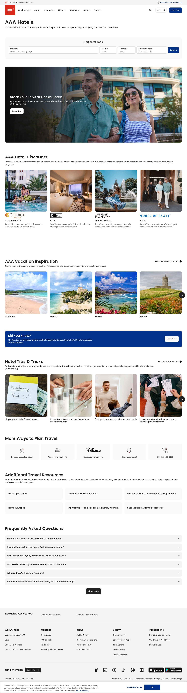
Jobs (7, 640)
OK (152, 687)
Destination (14, 49)
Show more (93, 591)
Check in (105, 49)
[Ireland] (161, 295)
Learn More (171, 339)
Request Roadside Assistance (21, 2)
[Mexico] (71, 295)
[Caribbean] (26, 295)
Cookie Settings (176, 679)
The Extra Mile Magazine (159, 635)
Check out (123, 49)
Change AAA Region (161, 679)
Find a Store (46, 645)
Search (173, 50)
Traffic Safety (119, 635)
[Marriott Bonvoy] (116, 199)
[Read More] (26, 398)
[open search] (150, 10)
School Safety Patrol (122, 640)
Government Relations (87, 640)
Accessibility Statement (143, 679)
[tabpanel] (93, 51)
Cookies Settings (134, 687)
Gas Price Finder (84, 650)
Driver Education (120, 654)
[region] (93, 687)
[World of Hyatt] (161, 199)
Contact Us (46, 635)
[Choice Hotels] (26, 199)
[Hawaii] (116, 295)
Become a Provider (13, 645)
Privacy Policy (117, 679)
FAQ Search (46, 640)
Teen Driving (118, 645)
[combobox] (53, 51)
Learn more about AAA (15, 635)
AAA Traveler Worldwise (159, 640)
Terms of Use (128, 679)
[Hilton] (71, 199)
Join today (31, 670)
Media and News (84, 645)
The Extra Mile (155, 645)
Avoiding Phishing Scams (52, 650)
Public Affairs (83, 635)
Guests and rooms (145, 49)
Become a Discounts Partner (18, 650)
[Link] (96, 670)
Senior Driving (119, 650)
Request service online (51, 614)
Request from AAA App (87, 614)
